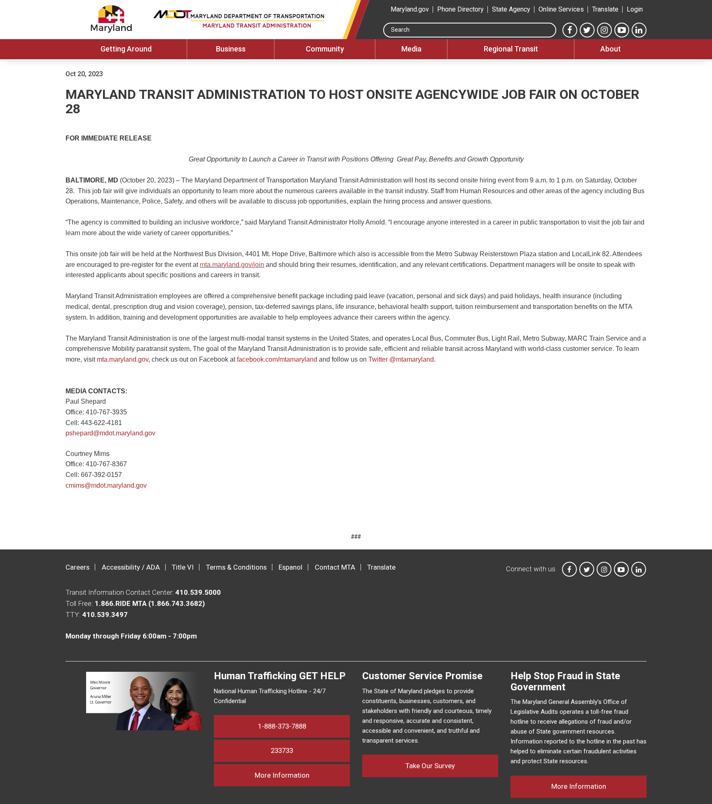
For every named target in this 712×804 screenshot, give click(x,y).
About (610, 48)
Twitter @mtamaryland (401, 359)
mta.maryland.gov (122, 359)
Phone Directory (460, 9)
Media (411, 48)
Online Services (561, 9)
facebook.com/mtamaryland (278, 359)
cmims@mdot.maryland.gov (106, 485)
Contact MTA (335, 567)
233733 (282, 750)
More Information (302, 775)
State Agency (511, 9)
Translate (605, 9)
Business (231, 48)
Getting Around (126, 48)
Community (325, 48)
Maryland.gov (410, 9)
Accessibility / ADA (131, 567)
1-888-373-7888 (282, 726)
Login (635, 9)
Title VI (183, 567)
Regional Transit (511, 48)
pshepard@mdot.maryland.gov (110, 433)
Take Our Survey (430, 766)
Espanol (290, 567)
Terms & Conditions (236, 567)
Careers (77, 567)
